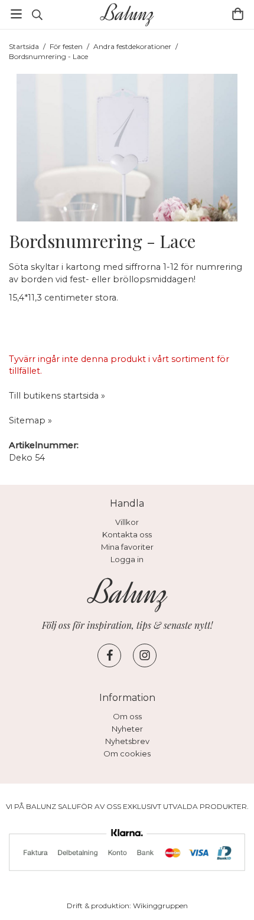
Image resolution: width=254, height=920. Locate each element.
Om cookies (127, 753)
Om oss (127, 716)
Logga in (127, 559)
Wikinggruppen (160, 905)
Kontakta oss (127, 534)
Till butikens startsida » (57, 395)
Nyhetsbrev (127, 741)
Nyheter (127, 728)
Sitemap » (30, 420)
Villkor (127, 522)
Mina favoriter (127, 547)
